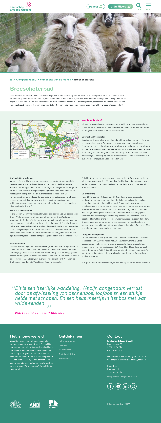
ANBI (127, 404)
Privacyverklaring (115, 404)
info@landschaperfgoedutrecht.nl (122, 376)
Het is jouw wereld (67, 341)
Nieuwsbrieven (65, 358)
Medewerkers (65, 349)
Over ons (63, 345)
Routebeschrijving (67, 354)
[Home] (11, 79)
